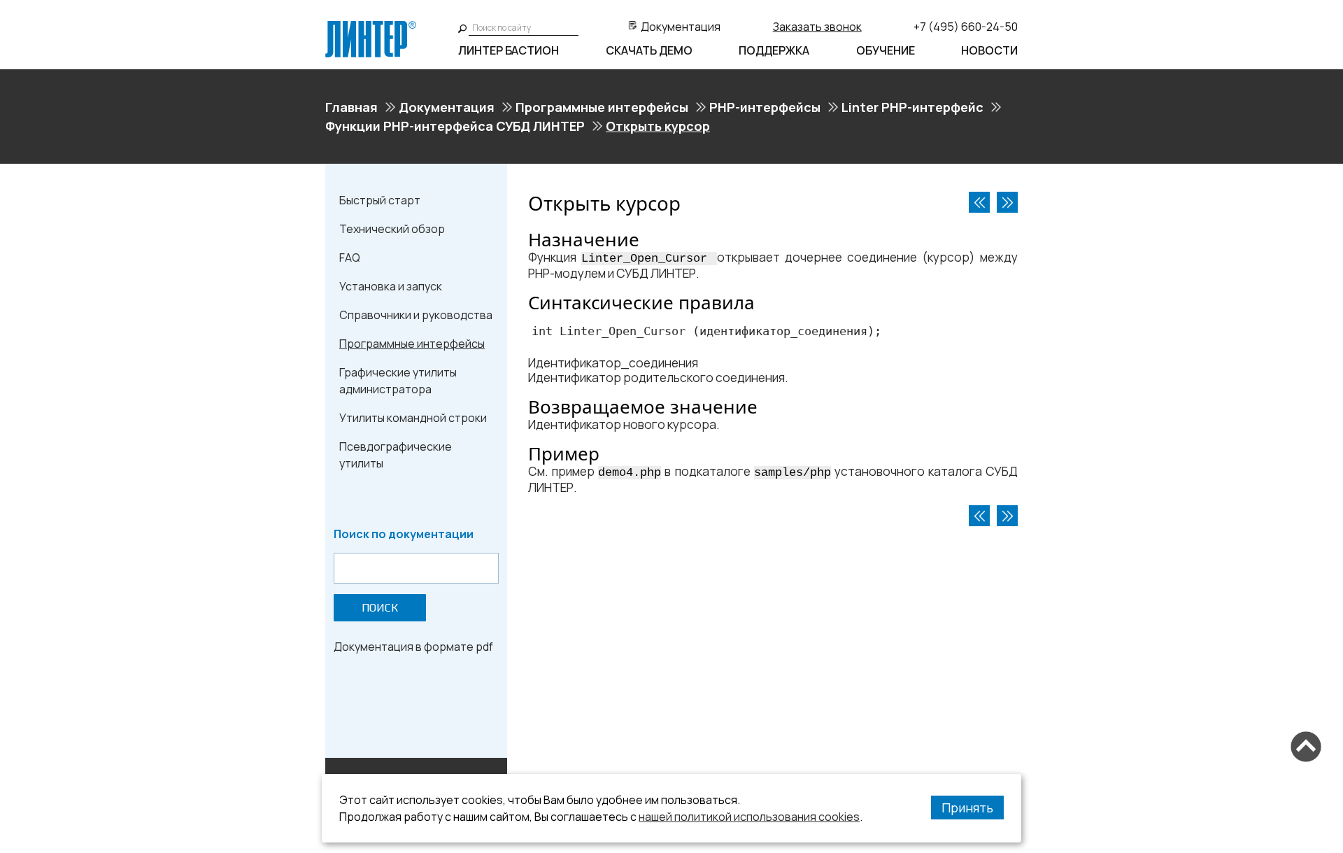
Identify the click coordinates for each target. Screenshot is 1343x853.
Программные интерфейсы (602, 107)
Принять (967, 807)
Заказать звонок (817, 26)
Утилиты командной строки (413, 417)
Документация (680, 26)
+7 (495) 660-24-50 (966, 26)
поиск (380, 607)
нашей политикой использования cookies (749, 816)
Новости (989, 50)
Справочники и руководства (415, 315)
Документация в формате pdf (413, 646)
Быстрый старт (379, 200)
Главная (351, 107)
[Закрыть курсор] (1007, 202)
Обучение (885, 50)
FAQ (349, 257)
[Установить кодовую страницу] (979, 202)
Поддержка (774, 50)
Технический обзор (392, 229)
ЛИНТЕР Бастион (508, 50)
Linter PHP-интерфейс (912, 107)
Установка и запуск (390, 286)
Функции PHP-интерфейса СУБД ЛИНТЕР (455, 126)
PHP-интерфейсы (764, 107)
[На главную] (370, 26)
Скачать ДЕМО (649, 50)
